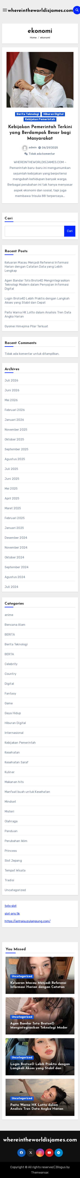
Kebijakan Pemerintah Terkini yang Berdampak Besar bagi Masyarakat (40, 133)
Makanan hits (14, 782)
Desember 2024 (16, 537)
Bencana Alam (15, 624)
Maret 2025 (13, 508)
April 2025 (12, 498)
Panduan (11, 831)
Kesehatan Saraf (17, 762)
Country (10, 674)
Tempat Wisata (15, 870)
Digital (9, 683)
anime (9, 615)
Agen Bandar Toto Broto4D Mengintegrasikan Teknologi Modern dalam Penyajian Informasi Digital (37, 284)
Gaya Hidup (13, 713)
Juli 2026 (11, 380)
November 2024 (16, 547)
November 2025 (16, 429)
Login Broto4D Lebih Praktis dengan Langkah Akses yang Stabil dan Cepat (40, 1068)
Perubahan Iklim (16, 841)
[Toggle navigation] (5, 10)
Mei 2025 (11, 488)
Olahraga (11, 821)
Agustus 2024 (15, 577)
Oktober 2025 (14, 439)
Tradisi (9, 880)
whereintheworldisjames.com (40, 10)
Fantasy (10, 693)
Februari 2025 (15, 518)
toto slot (11, 906)
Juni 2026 (12, 390)
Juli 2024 (11, 587)
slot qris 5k (12, 913)
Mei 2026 (11, 400)
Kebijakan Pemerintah (40, 119)
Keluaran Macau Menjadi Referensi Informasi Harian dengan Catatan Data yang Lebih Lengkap (36, 266)
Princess (11, 851)
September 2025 (16, 449)
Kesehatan (12, 752)
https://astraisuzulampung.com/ (28, 921)
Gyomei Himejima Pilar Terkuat (26, 326)
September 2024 (17, 567)
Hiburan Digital (53, 114)
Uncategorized (15, 890)
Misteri (9, 811)
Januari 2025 (14, 528)
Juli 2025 (11, 469)
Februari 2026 (15, 410)
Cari (9, 218)
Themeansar (39, 1172)
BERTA (9, 654)
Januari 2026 (14, 420)
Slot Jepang (13, 860)
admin (33, 147)
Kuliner (10, 772)
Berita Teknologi (28, 114)
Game (9, 703)
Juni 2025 (12, 479)
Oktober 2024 (14, 557)
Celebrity (11, 664)
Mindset (10, 801)
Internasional (14, 733)
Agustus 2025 (15, 459)
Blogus (61, 1167)
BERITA (10, 634)
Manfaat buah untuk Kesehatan (27, 792)
